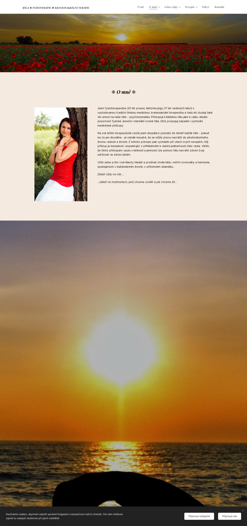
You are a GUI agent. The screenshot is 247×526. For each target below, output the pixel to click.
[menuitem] (141, 7)
